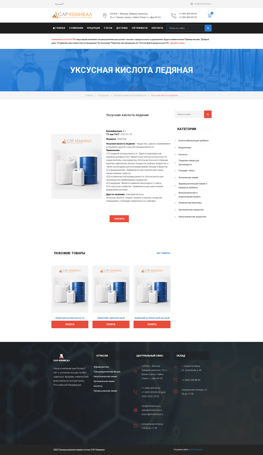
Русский (56, 4)
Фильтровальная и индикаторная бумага (189, 194)
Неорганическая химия (105, 376)
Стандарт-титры (186, 170)
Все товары (163, 253)
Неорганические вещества (192, 216)
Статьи (108, 28)
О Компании (76, 28)
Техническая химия (188, 177)
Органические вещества (191, 209)
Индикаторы (184, 147)
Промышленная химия (105, 391)
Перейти (69, 324)
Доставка (122, 28)
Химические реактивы (190, 202)
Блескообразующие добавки (193, 140)
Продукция (93, 28)
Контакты (157, 28)
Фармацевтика (101, 367)
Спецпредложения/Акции (107, 371)
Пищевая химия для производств (129, 95)
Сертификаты (140, 28)
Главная (60, 28)
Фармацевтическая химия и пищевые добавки (192, 185)
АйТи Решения (195, 449)
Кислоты (183, 154)
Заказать (119, 218)
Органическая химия (104, 381)
